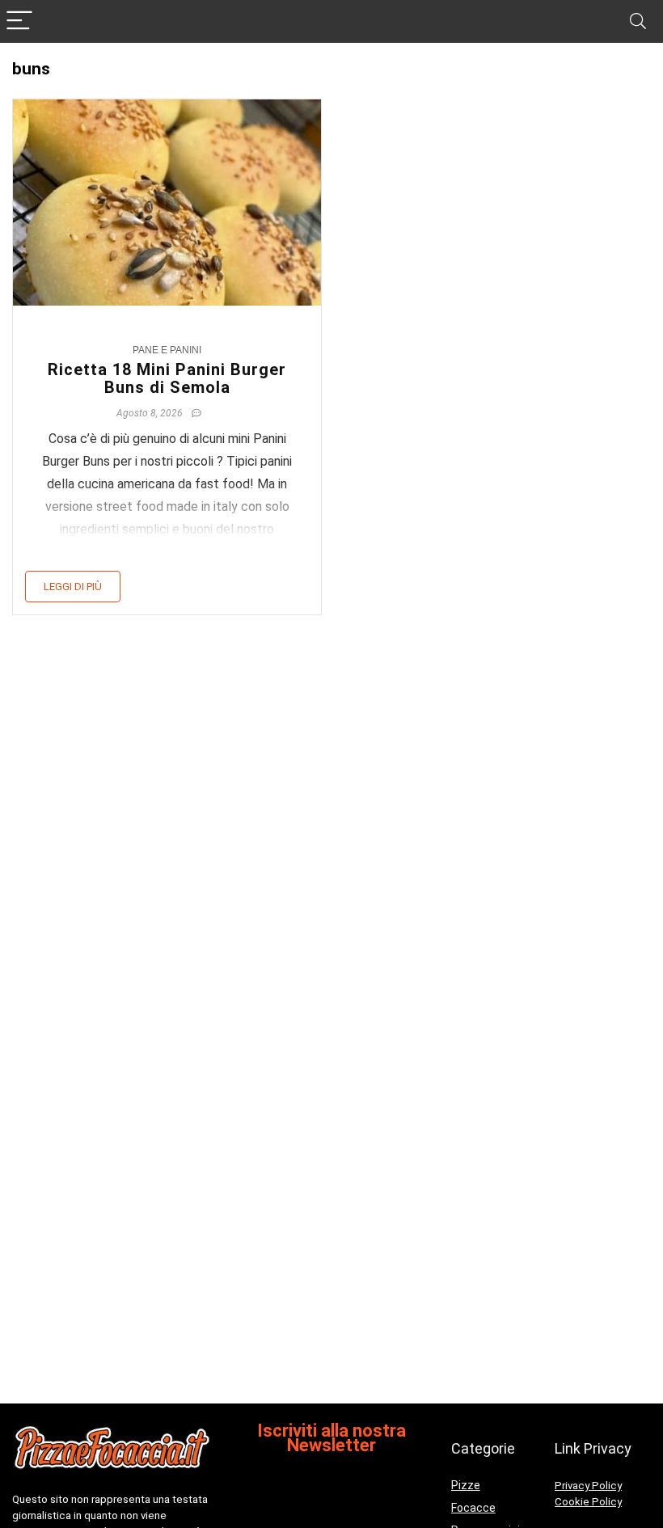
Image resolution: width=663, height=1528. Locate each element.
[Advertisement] (331, 1274)
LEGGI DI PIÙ (73, 586)
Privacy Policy (588, 1485)
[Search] (638, 21)
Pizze (465, 1485)
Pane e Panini (167, 350)
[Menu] (19, 21)
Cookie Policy (588, 1502)
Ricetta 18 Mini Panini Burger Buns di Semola (167, 378)
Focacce (473, 1507)
